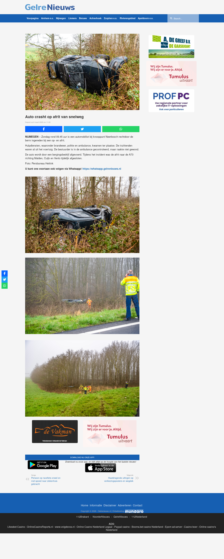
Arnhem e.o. (47, 18)
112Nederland (139, 516)
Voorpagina (33, 18)
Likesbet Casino (16, 526)
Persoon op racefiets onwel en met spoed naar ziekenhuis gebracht (45, 479)
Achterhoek (95, 18)
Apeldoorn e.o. (145, 18)
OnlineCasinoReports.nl (40, 526)
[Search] (171, 18)
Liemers (72, 18)
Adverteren (124, 505)
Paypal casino (122, 526)
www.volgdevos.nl (65, 526)
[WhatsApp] (120, 129)
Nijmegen (61, 18)
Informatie (96, 505)
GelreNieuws (121, 516)
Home (84, 505)
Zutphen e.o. (110, 18)
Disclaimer (109, 505)
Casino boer (190, 526)
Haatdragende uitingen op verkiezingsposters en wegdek (118, 478)
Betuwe (83, 18)
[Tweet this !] (82, 129)
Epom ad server (173, 526)
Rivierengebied (127, 18)
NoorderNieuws (101, 516)
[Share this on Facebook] (43, 129)
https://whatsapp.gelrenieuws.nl (101, 168)
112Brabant (82, 516)
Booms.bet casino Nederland (147, 526)
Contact (137, 505)
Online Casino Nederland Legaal (94, 526)
